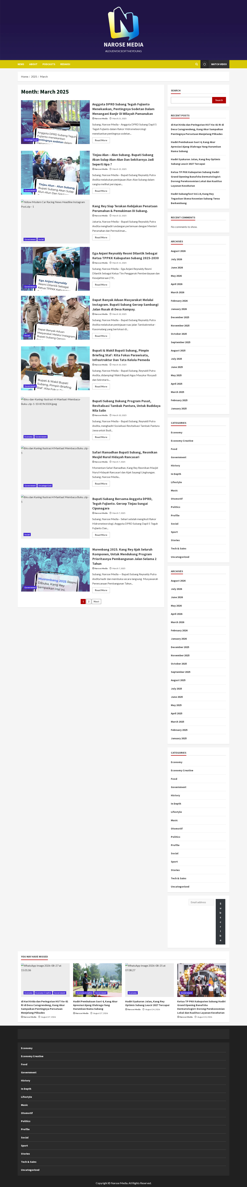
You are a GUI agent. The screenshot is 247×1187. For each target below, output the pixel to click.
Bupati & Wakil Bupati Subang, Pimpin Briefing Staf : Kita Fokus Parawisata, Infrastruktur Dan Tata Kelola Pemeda (55, 368)
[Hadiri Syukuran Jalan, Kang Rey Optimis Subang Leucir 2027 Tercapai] (149, 980)
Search (176, 90)
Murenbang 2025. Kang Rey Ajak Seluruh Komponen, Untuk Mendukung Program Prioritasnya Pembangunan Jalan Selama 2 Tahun (55, 570)
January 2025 (179, 408)
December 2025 (180, 317)
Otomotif (177, 498)
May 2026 (176, 275)
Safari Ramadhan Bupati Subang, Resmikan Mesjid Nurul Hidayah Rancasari (55, 468)
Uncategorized (31, 140)
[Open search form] (196, 64)
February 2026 (179, 300)
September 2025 (180, 342)
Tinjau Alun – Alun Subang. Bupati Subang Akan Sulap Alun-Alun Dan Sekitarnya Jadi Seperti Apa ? (55, 173)
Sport (174, 532)
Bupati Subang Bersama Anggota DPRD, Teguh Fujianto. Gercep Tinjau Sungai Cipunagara (55, 517)
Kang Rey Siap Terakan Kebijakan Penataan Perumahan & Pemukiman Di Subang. (55, 222)
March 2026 (177, 292)
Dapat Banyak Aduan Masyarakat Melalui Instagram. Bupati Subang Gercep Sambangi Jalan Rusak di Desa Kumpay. (55, 318)
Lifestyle (176, 482)
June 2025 (177, 367)
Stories (175, 540)
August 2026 (178, 251)
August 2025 (178, 350)
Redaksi (65, 64)
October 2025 (179, 333)
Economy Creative (182, 440)
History (175, 465)
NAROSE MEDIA (123, 44)
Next (96, 601)
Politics (175, 507)
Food (174, 449)
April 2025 (176, 383)
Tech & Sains (178, 548)
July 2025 (176, 358)
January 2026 (179, 309)
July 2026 (176, 259)
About (33, 64)
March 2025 (177, 392)
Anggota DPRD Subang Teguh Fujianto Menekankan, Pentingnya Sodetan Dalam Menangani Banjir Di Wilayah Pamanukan (55, 122)
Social (41, 239)
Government (30, 190)
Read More (102, 141)
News (21, 64)
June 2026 (177, 267)
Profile (175, 515)
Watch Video (219, 64)
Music (174, 490)
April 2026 (176, 284)
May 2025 (176, 375)
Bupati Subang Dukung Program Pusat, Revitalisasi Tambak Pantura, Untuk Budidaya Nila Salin (55, 419)
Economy (29, 437)
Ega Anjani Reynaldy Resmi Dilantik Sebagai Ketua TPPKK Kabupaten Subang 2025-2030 (55, 269)
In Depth (176, 474)
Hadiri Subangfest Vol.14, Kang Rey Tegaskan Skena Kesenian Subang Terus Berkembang (195, 198)
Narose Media (101, 118)
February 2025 (179, 400)
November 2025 (180, 325)
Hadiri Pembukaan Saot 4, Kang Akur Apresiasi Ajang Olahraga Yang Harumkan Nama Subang (196, 146)
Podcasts (49, 64)
